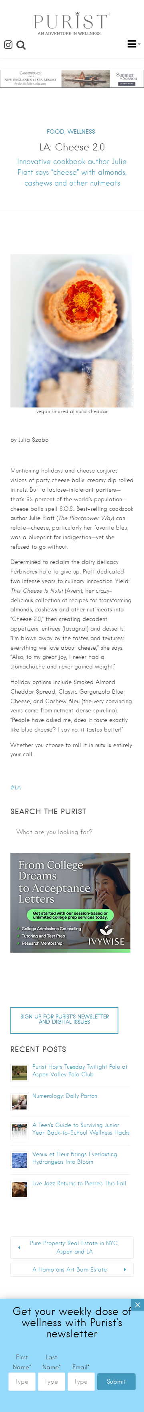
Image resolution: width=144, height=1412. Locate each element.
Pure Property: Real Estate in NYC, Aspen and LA (74, 1247)
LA (18, 788)
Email (81, 1367)
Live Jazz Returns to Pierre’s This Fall (79, 1183)
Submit (116, 1381)
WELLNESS (81, 131)
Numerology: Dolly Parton (64, 1096)
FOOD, (56, 131)
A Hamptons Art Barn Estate (69, 1269)
